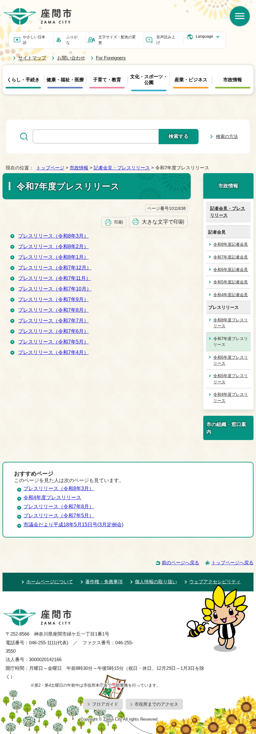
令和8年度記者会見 (230, 244)
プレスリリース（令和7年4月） (53, 352)
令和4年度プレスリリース (230, 397)
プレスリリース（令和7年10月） (54, 288)
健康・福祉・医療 (65, 79)
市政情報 (232, 79)
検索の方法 (227, 136)
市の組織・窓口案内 (226, 427)
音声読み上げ (165, 40)
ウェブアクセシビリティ (215, 581)
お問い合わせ (71, 57)
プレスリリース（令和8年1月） (53, 257)
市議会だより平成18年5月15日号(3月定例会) (73, 524)
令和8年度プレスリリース (230, 323)
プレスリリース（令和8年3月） (53, 236)
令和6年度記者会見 (230, 269)
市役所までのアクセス (156, 704)
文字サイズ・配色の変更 (117, 40)
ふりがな (71, 40)
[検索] (240, 16)
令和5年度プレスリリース (230, 378)
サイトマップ (32, 57)
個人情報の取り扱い (156, 581)
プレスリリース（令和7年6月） (53, 331)
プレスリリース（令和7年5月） (53, 341)
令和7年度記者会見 (230, 257)
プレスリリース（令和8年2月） (53, 246)
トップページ (50, 167)
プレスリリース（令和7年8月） (53, 310)
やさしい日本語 (34, 40)
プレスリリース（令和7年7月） (53, 320)
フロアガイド (105, 704)
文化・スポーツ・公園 (149, 79)
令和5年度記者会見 (230, 282)
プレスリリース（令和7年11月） (54, 278)
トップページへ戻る (232, 562)
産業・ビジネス (191, 79)
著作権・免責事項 (104, 581)
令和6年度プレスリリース (230, 360)
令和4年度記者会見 (230, 294)
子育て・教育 (107, 79)
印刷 (118, 222)
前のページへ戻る (180, 562)
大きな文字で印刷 (163, 222)
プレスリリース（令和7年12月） (54, 267)
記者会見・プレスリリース (122, 167)
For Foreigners (111, 57)
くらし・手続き (23, 79)
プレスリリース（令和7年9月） (53, 299)
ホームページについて (49, 581)
